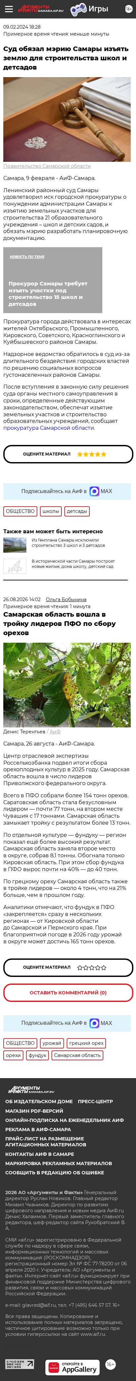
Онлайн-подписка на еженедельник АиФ (64, 1120)
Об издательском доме (39, 1101)
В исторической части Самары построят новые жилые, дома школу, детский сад (73, 564)
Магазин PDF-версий (34, 1111)
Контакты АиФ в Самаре (39, 1154)
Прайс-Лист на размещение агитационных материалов (45, 1142)
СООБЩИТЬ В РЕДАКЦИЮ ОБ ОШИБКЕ (54, 1173)
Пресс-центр (95, 1101)
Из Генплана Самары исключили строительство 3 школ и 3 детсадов (68, 543)
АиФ (55, 732)
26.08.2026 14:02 (22, 599)
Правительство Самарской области (47, 166)
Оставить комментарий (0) (68, 993)
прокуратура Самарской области (48, 428)
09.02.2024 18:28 (22, 27)
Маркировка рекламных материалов (58, 1163)
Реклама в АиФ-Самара (38, 1129)
